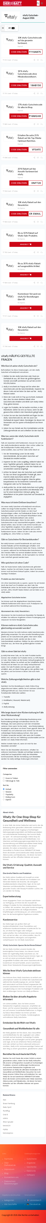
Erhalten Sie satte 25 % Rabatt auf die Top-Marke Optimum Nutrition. (29, 138)
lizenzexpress (8, 1133)
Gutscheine (32, 1159)
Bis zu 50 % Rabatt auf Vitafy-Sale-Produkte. (28, 234)
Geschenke (31, 1167)
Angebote (31, 1163)
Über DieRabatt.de (10, 1164)
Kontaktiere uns (11, 1177)
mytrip (5, 1129)
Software (31, 1175)
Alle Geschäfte (10, 1204)
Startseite (8, 1159)
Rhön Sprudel (8, 1122)
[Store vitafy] (10, 16)
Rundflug (6, 1111)
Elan (4, 1100)
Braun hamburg (9, 1103)
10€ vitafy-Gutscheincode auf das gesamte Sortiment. (30, 40)
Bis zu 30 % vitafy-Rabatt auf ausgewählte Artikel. (29, 264)
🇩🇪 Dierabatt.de (33, 1204)
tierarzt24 (6, 1125)
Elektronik (31, 1171)
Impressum (9, 1169)
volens (5, 1118)
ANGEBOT (24, 244)
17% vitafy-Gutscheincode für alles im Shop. (30, 106)
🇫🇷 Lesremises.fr (34, 1200)
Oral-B (5, 1114)
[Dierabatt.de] (12, 3)
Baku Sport (7, 1107)
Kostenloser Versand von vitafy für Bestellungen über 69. (29, 296)
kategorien (9, 1200)
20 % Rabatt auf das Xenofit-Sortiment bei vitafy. (28, 171)
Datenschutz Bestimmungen (11, 1182)
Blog (6, 1173)
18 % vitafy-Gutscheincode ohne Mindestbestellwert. (27, 74)
